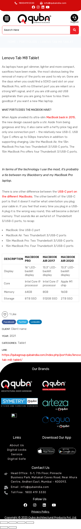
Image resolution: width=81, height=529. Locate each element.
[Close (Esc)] (30, 523)
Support (74, 22)
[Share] (21, 523)
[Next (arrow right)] (13, 527)
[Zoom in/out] (4, 523)
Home (12, 42)
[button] (6, 18)
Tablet (22, 343)
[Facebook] (33, 7)
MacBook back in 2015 (60, 117)
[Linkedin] (42, 7)
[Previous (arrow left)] (4, 527)
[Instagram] (38, 7)
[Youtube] (47, 7)
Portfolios (28, 42)
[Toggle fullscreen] (13, 523)
